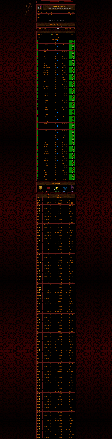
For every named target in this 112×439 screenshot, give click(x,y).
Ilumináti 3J (72, 35)
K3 (39, 216)
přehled (59, 183)
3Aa (39, 432)
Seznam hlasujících (69, 26)
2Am (40, 282)
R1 (39, 222)
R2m (40, 274)
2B (39, 290)
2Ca (39, 412)
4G (39, 431)
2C (39, 199)
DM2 (40, 259)
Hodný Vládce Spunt (52, 20)
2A (39, 238)
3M (39, 293)
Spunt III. (62, 20)
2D (39, 407)
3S (39, 402)
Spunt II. (59, 20)
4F (39, 410)
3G (39, 396)
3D (39, 413)
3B (39, 399)
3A (39, 421)
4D (39, 423)
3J (39, 219)
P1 (39, 352)
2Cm (40, 276)
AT (39, 240)
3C (39, 379)
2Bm (40, 287)
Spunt (57, 20)
